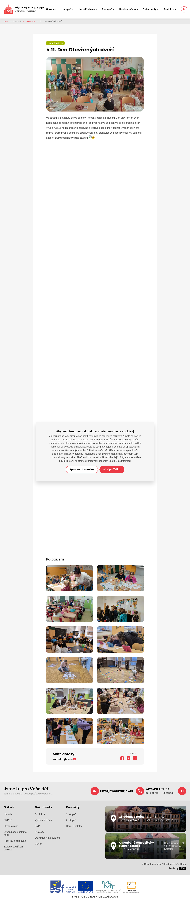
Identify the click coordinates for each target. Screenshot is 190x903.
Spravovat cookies (82, 469)
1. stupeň (71, 814)
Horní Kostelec (74, 826)
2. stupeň (71, 820)
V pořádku (113, 469)
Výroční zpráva (43, 820)
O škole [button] (50, 9)
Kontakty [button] (168, 9)
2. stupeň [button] (107, 9)
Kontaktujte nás (63, 759)
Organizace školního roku (15, 833)
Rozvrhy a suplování (15, 840)
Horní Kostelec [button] (87, 9)
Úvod (6, 21)
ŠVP (37, 826)
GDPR (38, 843)
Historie (8, 814)
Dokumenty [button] (149, 9)
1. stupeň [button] (66, 9)
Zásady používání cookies (13, 848)
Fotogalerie (30, 21)
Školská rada (11, 826)
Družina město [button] (127, 9)
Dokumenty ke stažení (47, 837)
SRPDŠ (8, 820)
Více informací (123, 461)
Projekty (39, 832)
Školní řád (40, 814)
